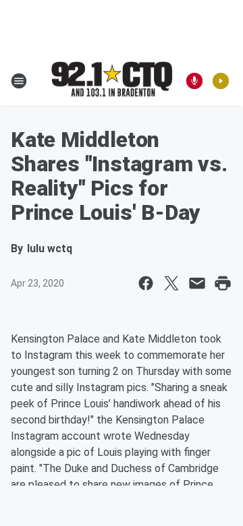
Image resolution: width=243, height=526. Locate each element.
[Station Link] (112, 80)
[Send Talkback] (194, 81)
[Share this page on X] (171, 283)
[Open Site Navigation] (19, 81)
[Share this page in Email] (197, 283)
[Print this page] (222, 283)
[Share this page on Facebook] (145, 283)
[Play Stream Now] (221, 81)
